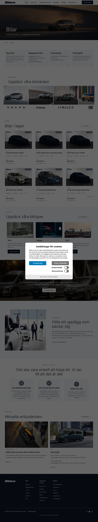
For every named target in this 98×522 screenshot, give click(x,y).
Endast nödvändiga (60, 263)
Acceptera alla (37, 263)
